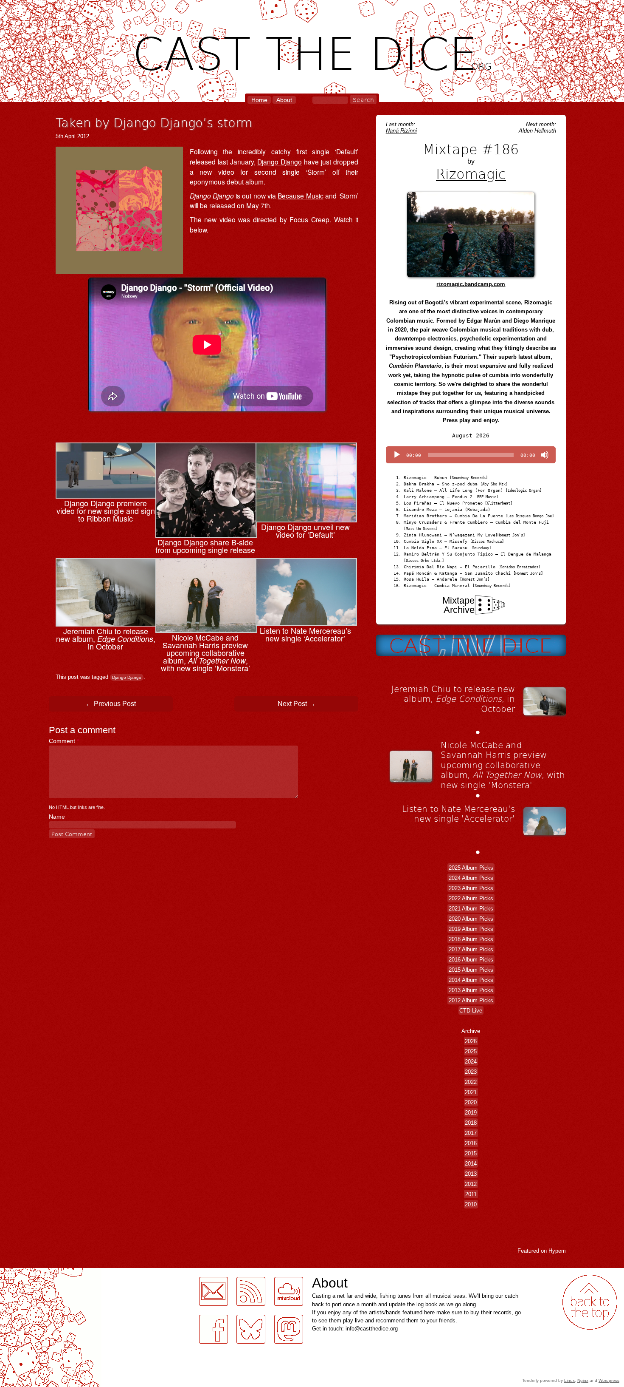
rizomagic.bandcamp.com (470, 284)
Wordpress (609, 1380)
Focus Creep (309, 219)
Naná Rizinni (401, 131)
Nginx (582, 1380)
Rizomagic (471, 173)
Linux (569, 1380)
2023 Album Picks (471, 888)
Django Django (279, 161)
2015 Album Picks (471, 970)
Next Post (296, 703)
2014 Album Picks (471, 980)
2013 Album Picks (471, 990)
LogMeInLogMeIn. (27, 1272)
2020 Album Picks (471, 919)
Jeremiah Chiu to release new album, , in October (453, 699)
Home (259, 99)
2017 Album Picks (471, 949)
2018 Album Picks (471, 939)
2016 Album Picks (471, 959)
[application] (471, 454)
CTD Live (470, 1010)
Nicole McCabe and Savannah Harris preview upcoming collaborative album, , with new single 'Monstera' (503, 765)
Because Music (300, 195)
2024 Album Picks (471, 878)
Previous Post (110, 703)
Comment (64, 740)
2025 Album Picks (471, 868)
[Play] (397, 455)
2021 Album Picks (471, 908)
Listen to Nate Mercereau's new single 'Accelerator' (458, 814)
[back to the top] (589, 1302)
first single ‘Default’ (327, 151)
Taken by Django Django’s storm (154, 122)
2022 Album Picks (471, 898)
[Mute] (544, 455)
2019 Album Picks (471, 929)
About (284, 99)
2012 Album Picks (471, 1000)
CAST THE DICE (312, 51)
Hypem (557, 1251)
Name (57, 816)
